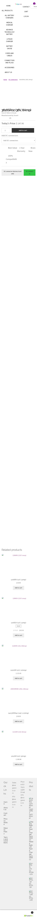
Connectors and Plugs (9, 62)
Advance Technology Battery (9, 32)
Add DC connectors (10, 135)
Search (18, 913)
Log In (26, 16)
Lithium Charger (9, 40)
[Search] (31, 4)
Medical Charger (9, 24)
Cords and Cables (9, 54)
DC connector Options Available (12, 172)
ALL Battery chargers (9, 17)
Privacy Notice (6, 821)
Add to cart (23, 130)
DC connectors (13, 79)
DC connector (29, 172)
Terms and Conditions (6, 840)
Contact (26, 7)
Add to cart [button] (18, 588)
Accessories (9, 67)
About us (8, 72)
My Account (6, 913)
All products (7, 10)
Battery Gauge (9, 47)
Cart (26, 11)
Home (8, 6)
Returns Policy (6, 830)
